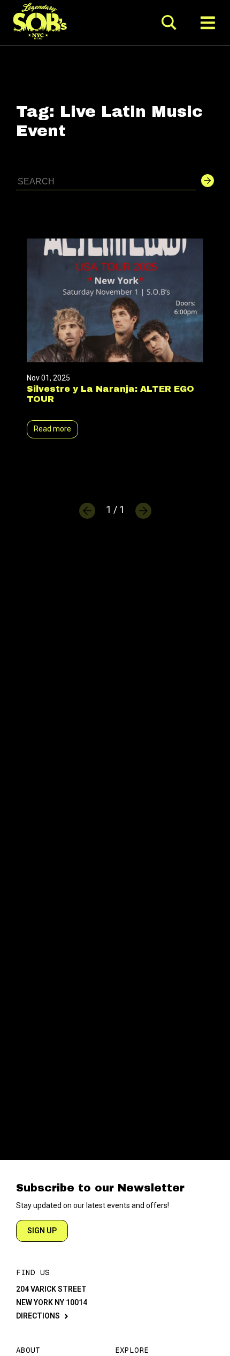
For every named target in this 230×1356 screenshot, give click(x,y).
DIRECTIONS (38, 1316)
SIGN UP (42, 1230)
